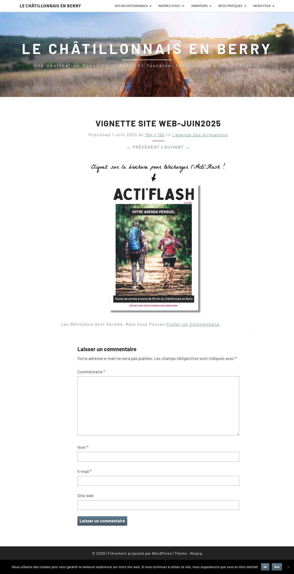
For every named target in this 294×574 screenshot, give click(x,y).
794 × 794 (155, 134)
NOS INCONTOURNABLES (131, 6)
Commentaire (91, 371)
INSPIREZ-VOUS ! (169, 6)
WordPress (162, 553)
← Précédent (143, 146)
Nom (82, 447)
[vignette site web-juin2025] (158, 236)
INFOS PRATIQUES (230, 6)
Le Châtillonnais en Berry (50, 6)
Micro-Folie (262, 6)
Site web (85, 495)
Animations (199, 6)
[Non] (288, 567)
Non (277, 567)
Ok (265, 567)
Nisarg (196, 553)
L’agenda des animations (200, 134)
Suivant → (177, 146)
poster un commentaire (192, 324)
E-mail (84, 471)
